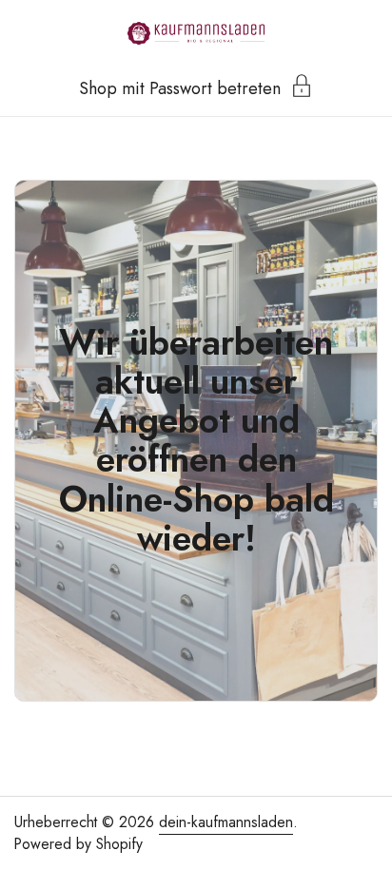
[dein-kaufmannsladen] (196, 33)
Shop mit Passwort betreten (180, 86)
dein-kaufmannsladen (226, 822)
